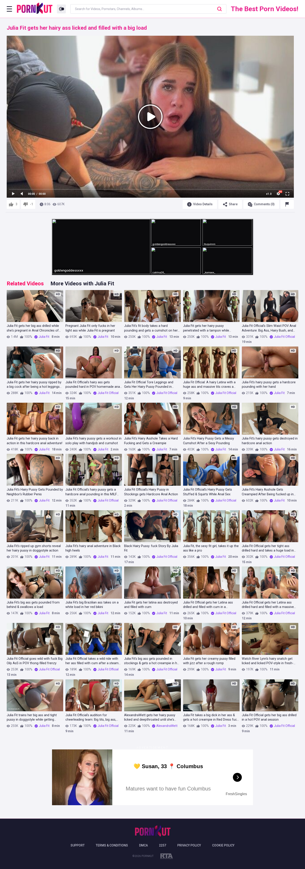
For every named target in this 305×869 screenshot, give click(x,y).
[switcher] (61, 8)
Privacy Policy (189, 845)
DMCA (143, 845)
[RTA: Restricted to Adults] (166, 857)
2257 (162, 845)
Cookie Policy (223, 845)
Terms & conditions (112, 845)
